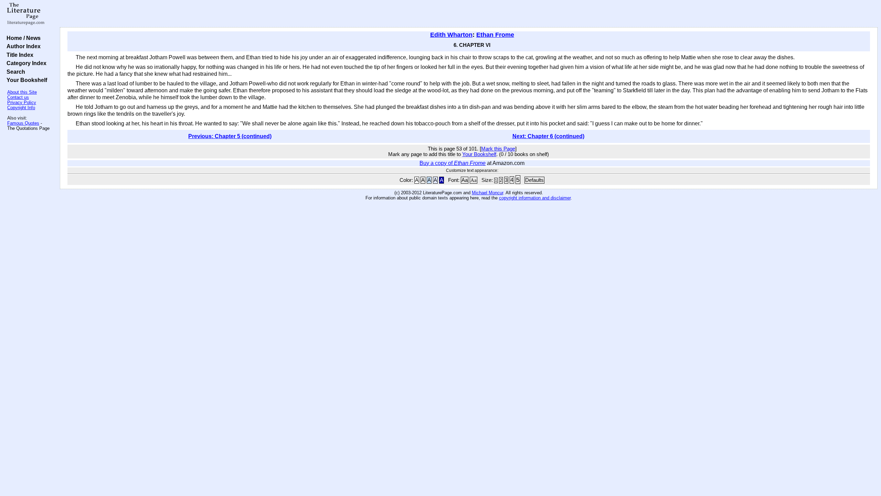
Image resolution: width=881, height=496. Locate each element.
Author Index (22, 46)
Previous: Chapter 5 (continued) (230, 136)
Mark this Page (498, 149)
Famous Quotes (23, 123)
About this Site (22, 92)
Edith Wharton (451, 34)
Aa (464, 180)
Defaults (534, 180)
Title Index (18, 55)
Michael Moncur (487, 192)
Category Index (25, 63)
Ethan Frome (495, 34)
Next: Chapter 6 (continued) (548, 136)
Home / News (22, 38)
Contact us (18, 97)
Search (14, 72)
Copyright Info (21, 107)
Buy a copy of (453, 163)
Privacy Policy (21, 102)
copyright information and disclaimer (535, 197)
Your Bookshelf (25, 80)
